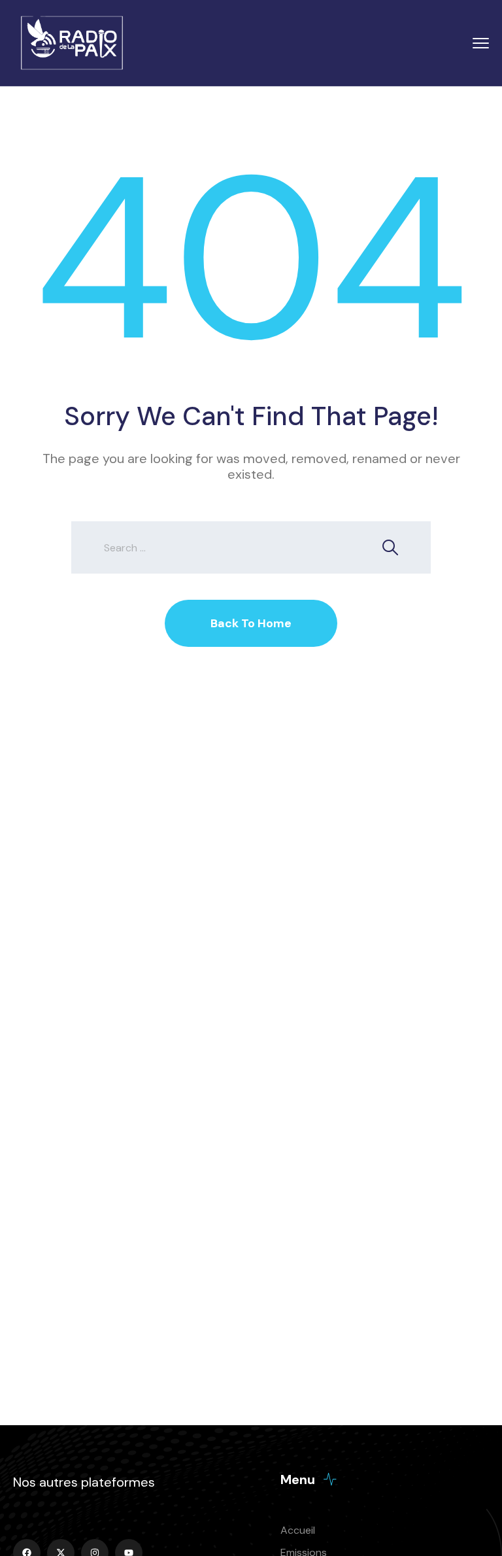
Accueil (297, 1530)
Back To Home (251, 623)
